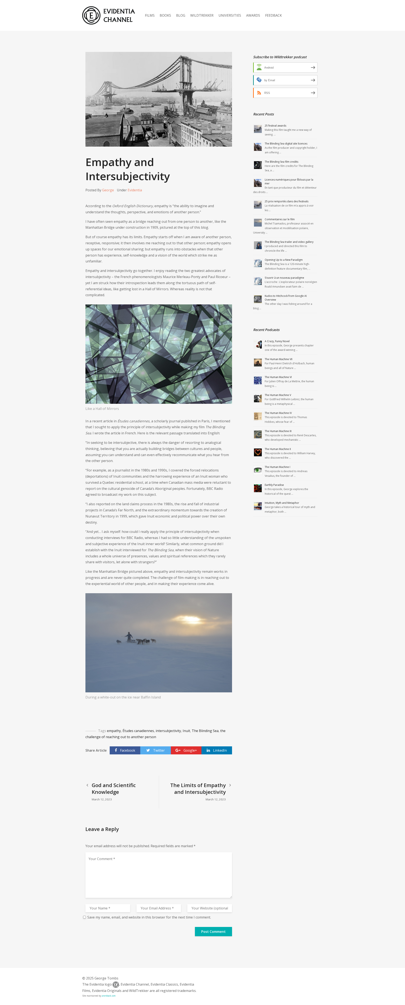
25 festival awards (275, 125)
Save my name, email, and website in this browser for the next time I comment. (149, 917)
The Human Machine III (278, 431)
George (108, 190)
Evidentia (135, 190)
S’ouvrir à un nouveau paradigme (284, 278)
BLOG (180, 15)
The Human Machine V (278, 395)
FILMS (150, 15)
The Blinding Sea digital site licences (286, 143)
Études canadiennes (138, 730)
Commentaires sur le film (280, 219)
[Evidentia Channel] (108, 15)
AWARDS (253, 15)
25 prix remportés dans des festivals (286, 201)
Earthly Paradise (274, 485)
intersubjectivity (168, 730)
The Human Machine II (278, 449)
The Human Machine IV (278, 413)
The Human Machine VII (278, 359)
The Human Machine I (277, 467)
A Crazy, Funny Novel (277, 341)
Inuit (186, 730)
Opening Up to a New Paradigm (284, 260)
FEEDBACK (273, 15)
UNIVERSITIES (230, 15)
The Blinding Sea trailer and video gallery (289, 242)
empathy (114, 730)
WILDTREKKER (201, 15)
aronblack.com (109, 995)
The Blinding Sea (205, 730)
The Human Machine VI (278, 377)
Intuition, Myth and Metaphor (282, 503)
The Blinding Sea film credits (281, 161)
